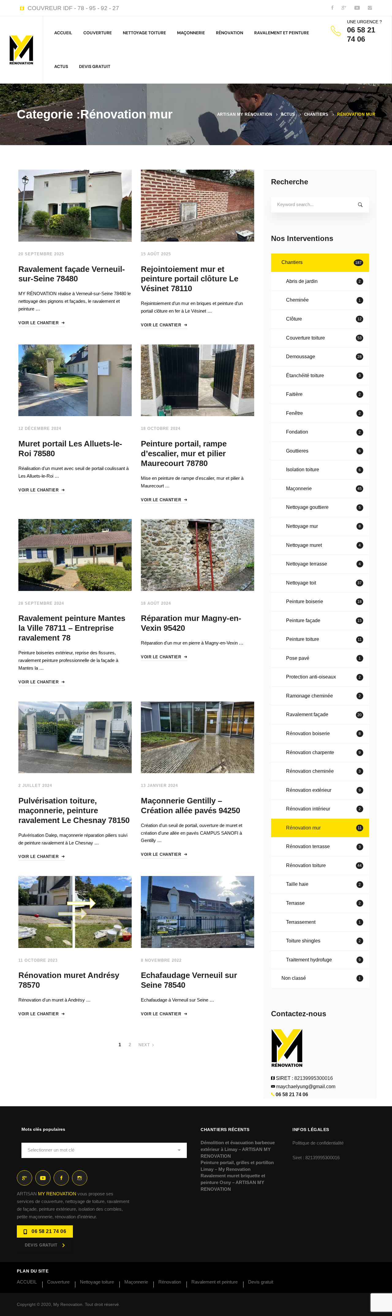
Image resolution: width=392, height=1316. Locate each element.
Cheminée (323, 300)
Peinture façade (324, 620)
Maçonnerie (324, 488)
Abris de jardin (323, 281)
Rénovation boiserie (323, 733)
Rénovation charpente (323, 752)
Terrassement (323, 922)
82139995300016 (313, 1078)
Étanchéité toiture (323, 375)
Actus (288, 114)
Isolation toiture (323, 469)
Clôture (324, 318)
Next (144, 1045)
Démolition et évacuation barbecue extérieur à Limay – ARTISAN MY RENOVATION (238, 1149)
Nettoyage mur (323, 526)
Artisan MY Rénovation (244, 114)
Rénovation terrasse (323, 846)
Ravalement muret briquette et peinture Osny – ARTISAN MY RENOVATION (233, 1182)
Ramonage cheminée (323, 695)
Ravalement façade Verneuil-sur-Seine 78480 (71, 274)
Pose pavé (323, 658)
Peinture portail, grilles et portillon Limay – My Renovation (237, 1166)
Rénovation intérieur (323, 808)
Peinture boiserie (324, 601)
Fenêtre (323, 413)
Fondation (323, 431)
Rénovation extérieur (323, 790)
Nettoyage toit (324, 582)
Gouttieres (323, 450)
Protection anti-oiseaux (323, 676)
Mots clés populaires (43, 1129)
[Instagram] (79, 1178)
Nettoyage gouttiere (323, 507)
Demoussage (324, 356)
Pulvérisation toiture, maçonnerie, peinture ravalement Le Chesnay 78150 (74, 810)
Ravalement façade (324, 714)
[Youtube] (43, 1178)
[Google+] (24, 1178)
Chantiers (316, 114)
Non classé (321, 978)
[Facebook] (61, 1178)
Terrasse (323, 903)
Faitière (323, 394)
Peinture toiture (324, 639)
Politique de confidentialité (318, 1142)
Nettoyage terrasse (323, 563)
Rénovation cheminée (323, 771)
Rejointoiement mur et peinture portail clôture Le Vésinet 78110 (189, 279)
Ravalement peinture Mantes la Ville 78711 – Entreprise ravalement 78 (71, 628)
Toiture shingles (323, 940)
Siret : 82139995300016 (316, 1157)
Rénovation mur (324, 827)
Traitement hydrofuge (323, 959)
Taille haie (323, 884)
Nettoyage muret (323, 545)
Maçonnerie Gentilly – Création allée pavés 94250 (190, 805)
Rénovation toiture (324, 865)
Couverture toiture (324, 337)
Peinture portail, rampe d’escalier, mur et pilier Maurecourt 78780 (184, 453)
